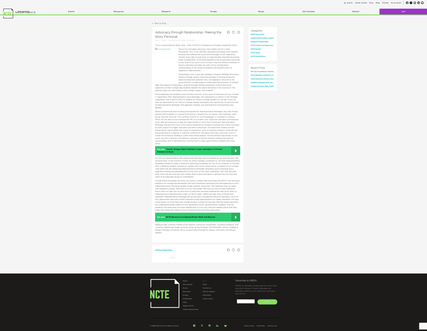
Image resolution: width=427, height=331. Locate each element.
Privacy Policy (249, 326)
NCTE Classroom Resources (262, 45)
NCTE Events (256, 49)
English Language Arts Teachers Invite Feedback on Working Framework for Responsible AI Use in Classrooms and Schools (263, 82)
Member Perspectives (259, 42)
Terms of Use (272, 326)
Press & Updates (209, 291)
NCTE (157, 40)
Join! (403, 11)
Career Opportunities (190, 309)
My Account (396, 3)
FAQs (185, 302)
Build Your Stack (257, 34)
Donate (385, 3)
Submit (267, 302)
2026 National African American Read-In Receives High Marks (263, 79)
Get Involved (308, 11)
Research (166, 11)
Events (71, 11)
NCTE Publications (258, 56)
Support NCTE (188, 306)
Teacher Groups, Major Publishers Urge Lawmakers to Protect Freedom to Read (263, 86)
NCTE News (255, 53)
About (261, 11)
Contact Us (207, 288)
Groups (213, 11)
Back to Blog (160, 23)
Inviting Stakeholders (163, 250)
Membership (187, 299)
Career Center (361, 3)
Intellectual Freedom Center (181, 40)
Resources (119, 11)
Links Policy (261, 326)
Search (350, 3)
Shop (378, 3)
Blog (371, 3)
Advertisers (207, 295)
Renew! (355, 11)
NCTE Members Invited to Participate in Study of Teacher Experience (263, 75)
